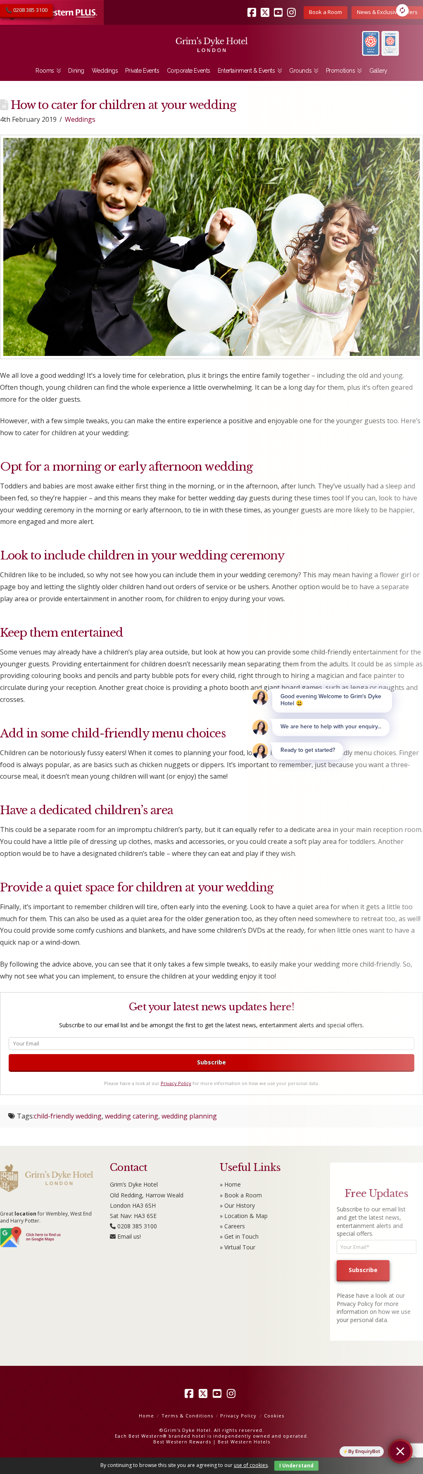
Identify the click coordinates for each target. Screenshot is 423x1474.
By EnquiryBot (364, 1451)
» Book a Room (241, 1195)
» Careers (232, 1226)
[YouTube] (218, 1393)
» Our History (237, 1205)
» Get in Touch (239, 1236)
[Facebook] (190, 1393)
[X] (204, 1393)
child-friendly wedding (68, 1116)
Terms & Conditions (187, 1415)
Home (146, 1415)
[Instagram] (232, 1393)
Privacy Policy (176, 1083)
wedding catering (131, 1116)
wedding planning (189, 1116)
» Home (230, 1184)
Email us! (129, 1236)
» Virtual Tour (237, 1247)
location (25, 1213)
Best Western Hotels (244, 1441)
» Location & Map (244, 1216)
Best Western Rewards (182, 1441)
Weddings (80, 119)
